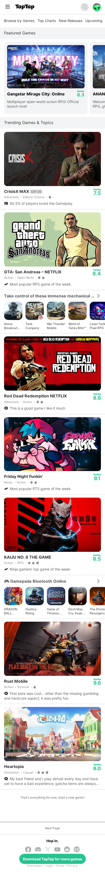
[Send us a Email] (77, 849)
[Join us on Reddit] (67, 849)
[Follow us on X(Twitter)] (48, 850)
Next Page (52, 828)
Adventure (11, 197)
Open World (25, 277)
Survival (23, 687)
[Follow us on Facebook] (28, 850)
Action (8, 277)
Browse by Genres (19, 20)
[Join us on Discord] (38, 849)
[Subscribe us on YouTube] (57, 849)
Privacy (72, 865)
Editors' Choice (33, 197)
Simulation (11, 772)
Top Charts (46, 20)
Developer (34, 865)
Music (8, 482)
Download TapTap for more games (52, 859)
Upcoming (93, 20)
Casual (28, 772)
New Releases (70, 20)
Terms (59, 865)
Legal (49, 865)
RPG (20, 563)
